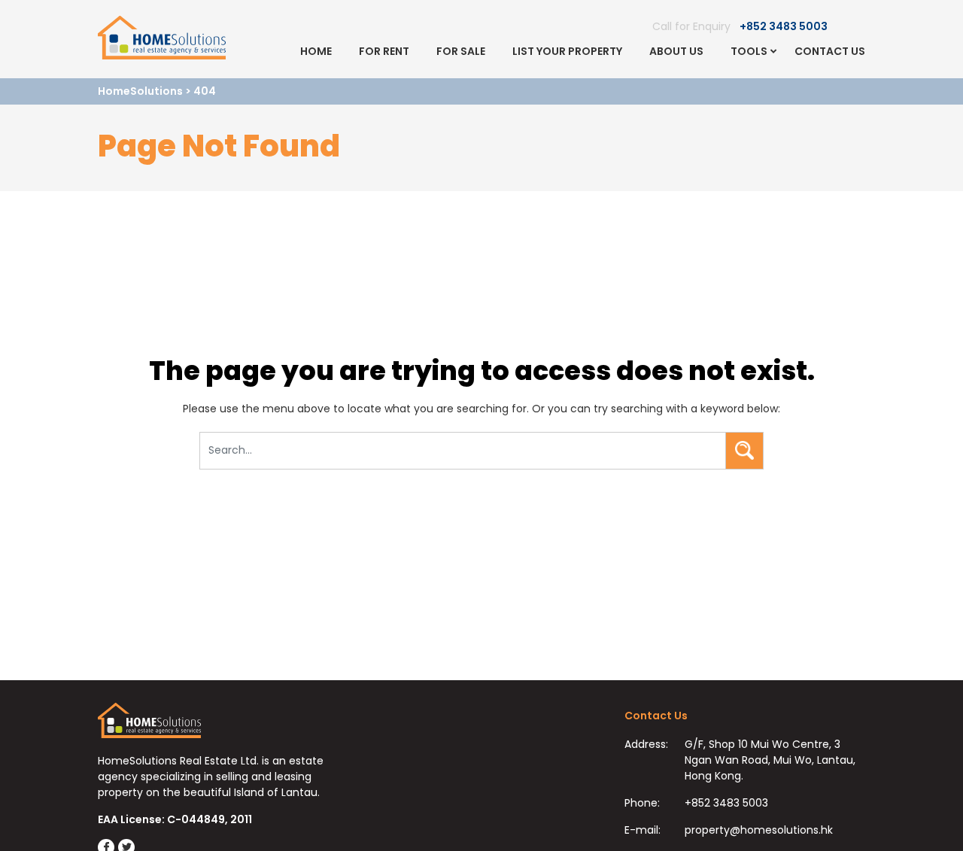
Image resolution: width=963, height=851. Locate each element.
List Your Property (567, 51)
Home (316, 51)
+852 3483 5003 (784, 26)
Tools (749, 51)
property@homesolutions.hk (759, 829)
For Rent (384, 51)
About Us (676, 51)
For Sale (460, 51)
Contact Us (829, 51)
